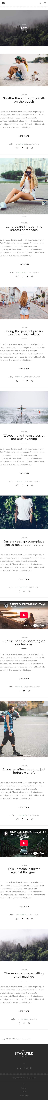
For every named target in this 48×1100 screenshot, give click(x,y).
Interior (24, 1088)
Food (24, 1084)
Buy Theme (24, 1095)
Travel (24, 94)
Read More (24, 136)
